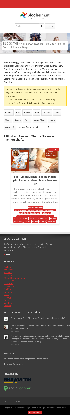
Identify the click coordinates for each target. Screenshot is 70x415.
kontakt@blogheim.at (14, 364)
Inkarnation (49, 216)
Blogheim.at (35, 15)
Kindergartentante (21, 218)
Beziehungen (35, 213)
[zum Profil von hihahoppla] (6, 337)
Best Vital (8, 272)
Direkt (6, 294)
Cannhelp (8, 302)
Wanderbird (9, 286)
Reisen (17, 119)
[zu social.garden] (17, 390)
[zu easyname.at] (17, 381)
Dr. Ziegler (8, 275)
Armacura (8, 269)
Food (36, 112)
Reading (53, 218)
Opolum (7, 267)
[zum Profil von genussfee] (6, 327)
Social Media (40, 119)
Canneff (7, 305)
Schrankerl (8, 291)
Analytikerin (24, 213)
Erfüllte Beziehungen (24, 216)
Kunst (56, 112)
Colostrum (8, 283)
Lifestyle (46, 112)
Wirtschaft (9, 127)
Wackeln (42, 221)
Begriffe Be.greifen (35, 207)
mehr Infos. (61, 407)
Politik (27, 119)
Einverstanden (35, 412)
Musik (7, 119)
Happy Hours (39, 216)
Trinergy (7, 297)
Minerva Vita (9, 280)
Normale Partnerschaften (39, 218)
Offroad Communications (15, 278)
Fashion (8, 112)
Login (50, 26)
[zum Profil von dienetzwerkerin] (16, 156)
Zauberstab (51, 221)
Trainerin (27, 221)
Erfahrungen (46, 213)
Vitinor (6, 300)
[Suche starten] (41, 26)
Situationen (18, 221)
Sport (52, 119)
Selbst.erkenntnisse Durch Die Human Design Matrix (35, 210)
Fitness (27, 112)
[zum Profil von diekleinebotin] (6, 319)
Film (18, 112)
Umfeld (35, 221)
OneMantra (9, 289)
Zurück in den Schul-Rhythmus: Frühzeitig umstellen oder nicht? (38, 318)
